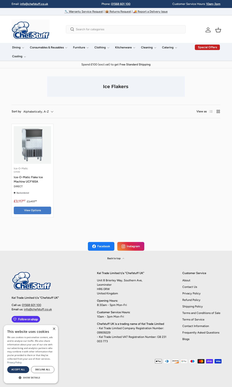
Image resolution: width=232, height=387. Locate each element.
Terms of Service (193, 319)
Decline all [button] (42, 369)
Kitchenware (123, 47)
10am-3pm (213, 4)
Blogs (185, 339)
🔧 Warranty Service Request (84, 11)
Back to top (114, 258)
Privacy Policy (191, 293)
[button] (218, 30)
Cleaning (147, 47)
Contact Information (195, 326)
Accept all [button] (18, 369)
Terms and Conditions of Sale (201, 313)
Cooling (17, 56)
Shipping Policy (192, 306)
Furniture (79, 47)
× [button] (54, 329)
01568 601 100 (120, 4)
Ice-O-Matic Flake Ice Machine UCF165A (28, 179)
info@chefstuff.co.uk (34, 4)
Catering (168, 47)
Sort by (16, 111)
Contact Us (189, 287)
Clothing (100, 47)
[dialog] (31, 354)
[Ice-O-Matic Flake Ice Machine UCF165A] (32, 145)
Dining (16, 47)
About (186, 280)
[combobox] (125, 29)
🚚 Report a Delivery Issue (150, 11)
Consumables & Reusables (47, 47)
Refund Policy (191, 300)
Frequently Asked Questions (200, 332)
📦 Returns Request (118, 11)
